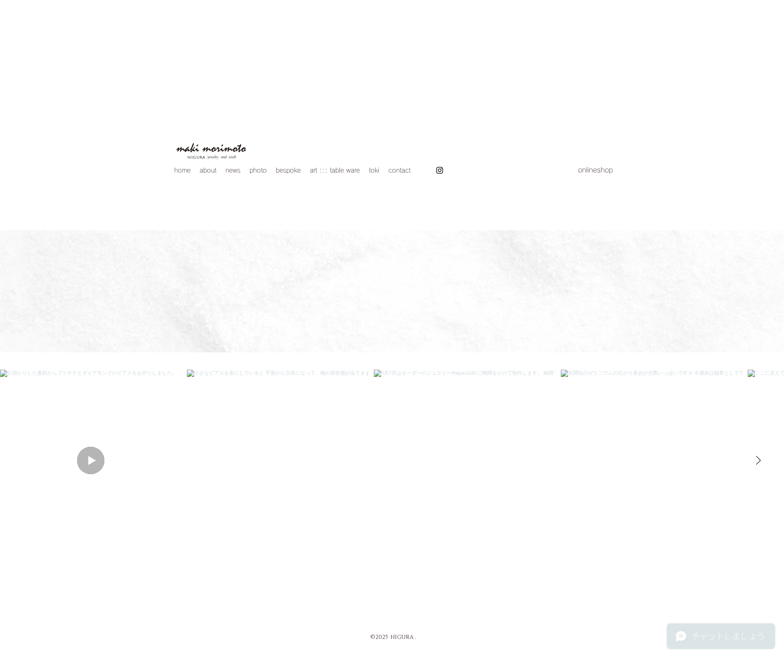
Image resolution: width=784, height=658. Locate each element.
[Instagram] (439, 170)
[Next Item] (758, 460)
